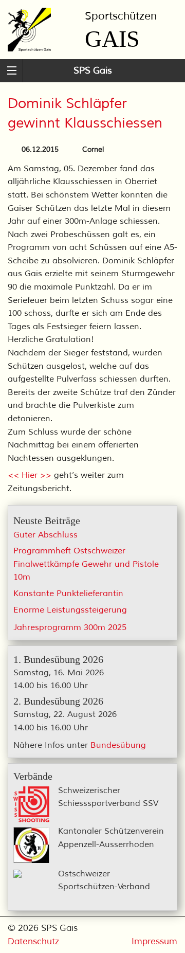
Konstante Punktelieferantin (68, 593)
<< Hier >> (29, 475)
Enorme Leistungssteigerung (70, 610)
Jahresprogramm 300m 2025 (69, 627)
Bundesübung (118, 745)
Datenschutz (33, 941)
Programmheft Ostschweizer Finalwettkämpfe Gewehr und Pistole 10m (86, 564)
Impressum (154, 941)
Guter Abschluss (45, 535)
